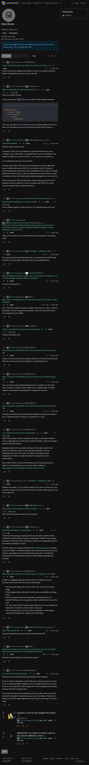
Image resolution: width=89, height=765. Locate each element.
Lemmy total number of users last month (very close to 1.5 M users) (24, 65)
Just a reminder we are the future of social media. (18, 433)
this (46, 361)
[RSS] (55, 56)
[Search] (72, 3)
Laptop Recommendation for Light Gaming (16, 530)
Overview (6, 56)
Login (77, 3)
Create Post (37, 3)
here (8, 686)
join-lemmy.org (80, 760)
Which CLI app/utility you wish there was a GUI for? (19, 90)
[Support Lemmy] (60, 3)
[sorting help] (52, 56)
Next (4, 751)
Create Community (51, 3)
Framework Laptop (41, 548)
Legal (52, 758)
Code (72, 758)
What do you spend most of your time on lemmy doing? (21, 329)
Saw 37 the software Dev (10, 630)
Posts (26, 56)
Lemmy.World (11, 3)
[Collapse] (4, 62)
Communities (26, 3)
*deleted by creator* (45, 251)
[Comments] (11, 736)
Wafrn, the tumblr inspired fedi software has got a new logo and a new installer (28, 574)
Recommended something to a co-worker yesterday (19, 202)
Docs (66, 758)
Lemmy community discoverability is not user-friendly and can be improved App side (28, 352)
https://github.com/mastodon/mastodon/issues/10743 (23, 468)
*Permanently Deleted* (9, 143)
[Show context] (50, 65)
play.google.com (22, 718)
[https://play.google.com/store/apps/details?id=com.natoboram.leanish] (11, 716)
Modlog (45, 758)
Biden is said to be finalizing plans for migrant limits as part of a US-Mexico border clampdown (29, 301)
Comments (17, 56)
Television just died (44, 481)
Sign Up (83, 3)
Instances (59, 758)
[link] (53, 65)
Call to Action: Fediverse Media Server (15, 674)
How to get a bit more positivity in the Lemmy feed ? (19, 509)
